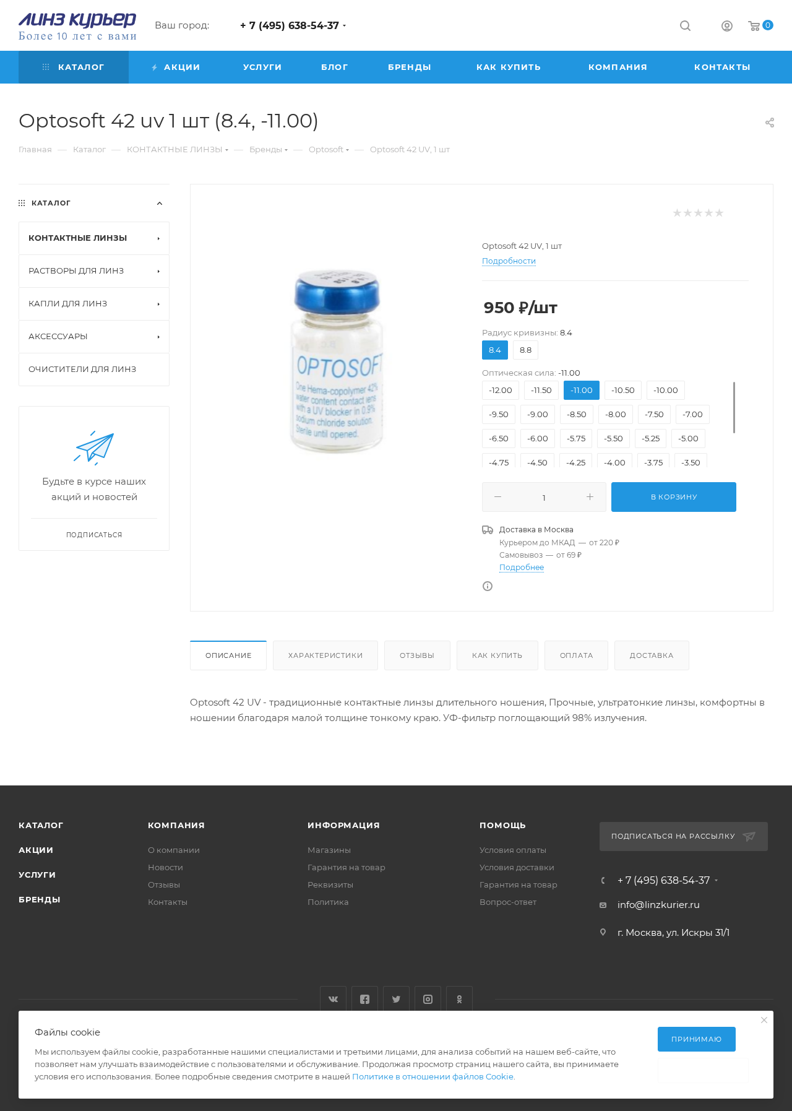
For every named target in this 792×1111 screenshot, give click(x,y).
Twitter (396, 999)
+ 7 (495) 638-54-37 (289, 26)
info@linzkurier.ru (659, 904)
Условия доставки (517, 867)
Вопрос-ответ (508, 902)
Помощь (503, 825)
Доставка (651, 655)
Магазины (329, 850)
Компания (176, 825)
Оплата (576, 655)
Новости (165, 867)
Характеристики (325, 655)
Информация (344, 825)
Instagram (428, 999)
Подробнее (521, 567)
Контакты (167, 902)
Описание (228, 655)
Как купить (497, 655)
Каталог (41, 825)
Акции (36, 850)
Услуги (37, 875)
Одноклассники (459, 999)
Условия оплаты (513, 850)
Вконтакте (333, 999)
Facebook (364, 999)
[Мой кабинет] (727, 27)
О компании (174, 850)
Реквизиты (330, 884)
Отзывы (417, 655)
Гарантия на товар (346, 867)
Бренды (40, 899)
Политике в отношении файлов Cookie (433, 1076)
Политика (328, 902)
